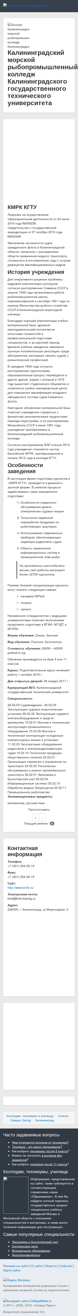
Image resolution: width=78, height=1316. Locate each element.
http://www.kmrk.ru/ (21, 887)
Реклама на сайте (16, 1266)
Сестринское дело (25, 1246)
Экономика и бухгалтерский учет (35, 1242)
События (65, 1266)
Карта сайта (11, 1270)
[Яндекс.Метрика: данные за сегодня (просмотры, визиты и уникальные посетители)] (16, 1280)
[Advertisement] (39, 162)
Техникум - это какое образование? (37, 1146)
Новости (51, 1266)
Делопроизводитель (26, 1255)
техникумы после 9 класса (49, 1151)
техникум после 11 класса (48, 1164)
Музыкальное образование (31, 1250)
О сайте (36, 1266)
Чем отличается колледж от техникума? (40, 1142)
